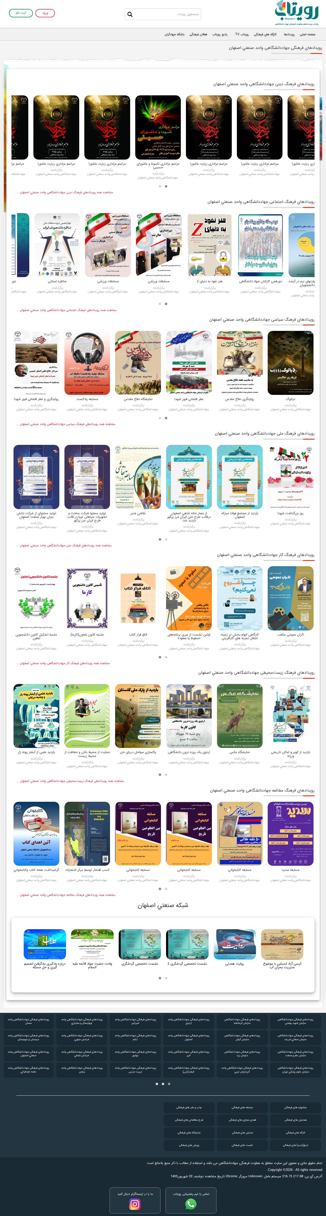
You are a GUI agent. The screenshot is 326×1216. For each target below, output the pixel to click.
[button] (166, 186)
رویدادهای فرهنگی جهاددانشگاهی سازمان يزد (296, 1053)
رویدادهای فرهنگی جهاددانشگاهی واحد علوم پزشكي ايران (28, 1021)
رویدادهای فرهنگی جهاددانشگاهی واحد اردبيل (242, 1021)
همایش (296, 1120)
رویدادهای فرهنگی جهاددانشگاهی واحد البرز (242, 1053)
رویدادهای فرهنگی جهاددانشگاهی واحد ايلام (189, 1037)
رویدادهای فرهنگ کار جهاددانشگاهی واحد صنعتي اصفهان (266, 555)
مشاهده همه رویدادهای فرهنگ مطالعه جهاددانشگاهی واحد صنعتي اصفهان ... (66, 894)
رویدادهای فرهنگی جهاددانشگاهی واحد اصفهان (242, 1037)
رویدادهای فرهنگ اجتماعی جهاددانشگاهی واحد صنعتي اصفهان (261, 202)
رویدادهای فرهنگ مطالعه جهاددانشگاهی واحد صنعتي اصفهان (262, 790)
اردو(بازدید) (295, 1145)
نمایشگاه (189, 1133)
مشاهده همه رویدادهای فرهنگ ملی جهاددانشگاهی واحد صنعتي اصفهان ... (64, 545)
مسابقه (242, 1107)
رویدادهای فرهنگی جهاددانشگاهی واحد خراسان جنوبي (135, 1037)
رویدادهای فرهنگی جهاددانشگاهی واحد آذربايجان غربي (295, 1069)
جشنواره (295, 1107)
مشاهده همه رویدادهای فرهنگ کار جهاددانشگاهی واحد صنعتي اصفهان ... (63, 663)
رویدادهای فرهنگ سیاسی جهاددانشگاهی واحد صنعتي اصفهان (262, 319)
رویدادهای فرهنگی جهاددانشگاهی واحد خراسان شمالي (135, 1053)
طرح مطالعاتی (189, 1120)
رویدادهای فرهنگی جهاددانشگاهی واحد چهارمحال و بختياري (135, 1021)
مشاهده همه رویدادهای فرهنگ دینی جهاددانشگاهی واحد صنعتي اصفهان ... (65, 192)
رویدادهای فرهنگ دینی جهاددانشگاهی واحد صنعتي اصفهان (264, 84)
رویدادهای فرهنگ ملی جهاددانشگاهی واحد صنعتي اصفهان (265, 433)
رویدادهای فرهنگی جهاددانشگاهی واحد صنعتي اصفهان (82, 1053)
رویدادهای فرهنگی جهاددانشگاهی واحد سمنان (82, 1021)
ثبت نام (21, 13)
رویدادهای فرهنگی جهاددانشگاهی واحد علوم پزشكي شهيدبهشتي (28, 1037)
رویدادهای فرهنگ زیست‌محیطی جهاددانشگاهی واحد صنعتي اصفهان (256, 672)
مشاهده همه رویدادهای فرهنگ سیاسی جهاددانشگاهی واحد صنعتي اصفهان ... (66, 424)
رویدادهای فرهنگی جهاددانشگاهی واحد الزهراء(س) (242, 1069)
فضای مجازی (242, 1120)
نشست (242, 1145)
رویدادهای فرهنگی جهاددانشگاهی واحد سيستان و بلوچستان (82, 1037)
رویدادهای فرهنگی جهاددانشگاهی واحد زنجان (135, 1069)
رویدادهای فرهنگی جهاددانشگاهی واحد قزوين (28, 1069)
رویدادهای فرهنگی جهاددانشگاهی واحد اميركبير (189, 1021)
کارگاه (295, 1133)
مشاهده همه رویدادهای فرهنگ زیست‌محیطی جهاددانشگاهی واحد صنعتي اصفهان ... (70, 781)
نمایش (242, 1133)
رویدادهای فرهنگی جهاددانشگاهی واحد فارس (28, 1053)
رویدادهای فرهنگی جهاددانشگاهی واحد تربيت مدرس (189, 1069)
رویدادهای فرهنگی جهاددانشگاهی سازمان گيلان (296, 1037)
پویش (189, 1145)
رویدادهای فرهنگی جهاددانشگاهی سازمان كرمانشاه (296, 1021)
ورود (45, 13)
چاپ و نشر (189, 1107)
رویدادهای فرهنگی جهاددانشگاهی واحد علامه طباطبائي (82, 1069)
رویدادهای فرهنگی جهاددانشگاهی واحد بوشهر (189, 1053)
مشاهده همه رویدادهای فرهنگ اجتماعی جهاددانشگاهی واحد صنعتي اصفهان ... (67, 310)
